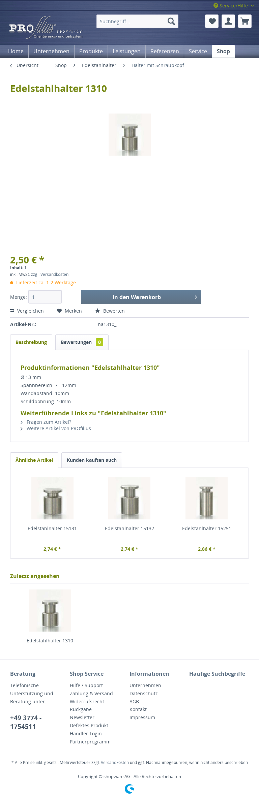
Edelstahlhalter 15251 (206, 528)
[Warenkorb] (245, 21)
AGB (134, 701)
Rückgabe (81, 709)
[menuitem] (137, 21)
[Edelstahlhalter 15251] (206, 498)
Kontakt (138, 709)
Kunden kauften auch (92, 460)
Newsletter (82, 717)
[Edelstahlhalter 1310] (50, 610)
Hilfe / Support (86, 685)
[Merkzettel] (212, 21)
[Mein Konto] (228, 21)
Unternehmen (145, 685)
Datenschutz (144, 693)
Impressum (142, 717)
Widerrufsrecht (87, 701)
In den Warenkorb (137, 297)
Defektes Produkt (89, 725)
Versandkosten (115, 762)
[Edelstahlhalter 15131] (52, 498)
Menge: (18, 297)
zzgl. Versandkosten (49, 274)
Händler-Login (86, 733)
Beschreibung (31, 342)
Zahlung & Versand (91, 693)
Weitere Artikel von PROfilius (58, 428)
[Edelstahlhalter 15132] (129, 498)
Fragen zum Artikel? (48, 422)
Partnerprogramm (90, 741)
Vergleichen (30, 311)
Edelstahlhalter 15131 (52, 528)
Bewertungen (81, 342)
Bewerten (113, 311)
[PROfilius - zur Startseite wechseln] (49, 27)
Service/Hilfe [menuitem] (233, 5)
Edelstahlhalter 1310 (50, 640)
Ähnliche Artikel (34, 460)
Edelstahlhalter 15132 (129, 528)
